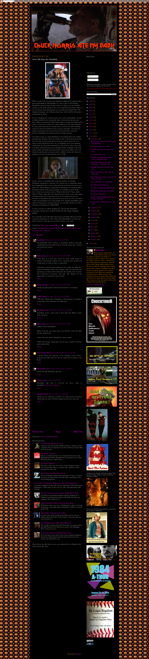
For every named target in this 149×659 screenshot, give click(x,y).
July (92, 220)
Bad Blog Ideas (43, 228)
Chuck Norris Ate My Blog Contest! (53, 473)
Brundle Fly (53, 228)
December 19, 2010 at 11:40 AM (59, 369)
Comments (92, 80)
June (92, 223)
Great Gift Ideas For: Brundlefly (101, 182)
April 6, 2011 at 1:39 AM (52, 380)
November (94, 208)
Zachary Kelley (42, 285)
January (94, 239)
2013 (91, 127)
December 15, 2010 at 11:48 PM (60, 310)
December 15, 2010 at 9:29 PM (58, 296)
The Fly (47, 231)
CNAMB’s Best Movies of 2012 (51, 443)
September (94, 214)
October (93, 211)
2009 (91, 243)
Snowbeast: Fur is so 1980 (99, 146)
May (92, 227)
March (93, 233)
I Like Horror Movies (44, 353)
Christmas (61, 228)
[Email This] (67, 225)
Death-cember (71, 228)
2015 (91, 120)
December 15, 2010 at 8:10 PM (56, 240)
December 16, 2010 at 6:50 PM (59, 324)
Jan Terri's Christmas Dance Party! (102, 188)
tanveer (39, 380)
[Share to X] (70, 225)
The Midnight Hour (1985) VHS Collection (56, 523)
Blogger (78, 654)
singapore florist (42, 394)
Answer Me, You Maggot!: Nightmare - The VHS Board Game (55, 483)
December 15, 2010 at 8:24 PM (59, 256)
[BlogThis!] (69, 225)
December (94, 139)
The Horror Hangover (48, 463)
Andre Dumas (42, 296)
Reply (39, 250)
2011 (91, 133)
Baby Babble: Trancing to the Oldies (53, 513)
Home (58, 432)
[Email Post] (62, 225)
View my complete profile (95, 285)
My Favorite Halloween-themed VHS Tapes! (56, 533)
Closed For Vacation (48, 453)
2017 (91, 114)
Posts (91, 76)
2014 (91, 123)
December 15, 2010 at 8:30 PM (59, 285)
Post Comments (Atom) (50, 436)
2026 (91, 101)
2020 (91, 111)
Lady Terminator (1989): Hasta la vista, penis (57, 503)
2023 (91, 104)
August (93, 217)
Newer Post (37, 432)
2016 (91, 117)
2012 (91, 130)
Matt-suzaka (41, 256)
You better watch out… (98, 154)
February (94, 236)
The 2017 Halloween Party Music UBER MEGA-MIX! (59, 493)
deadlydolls (41, 240)
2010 (91, 136)
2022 (91, 107)
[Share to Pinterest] (73, 225)
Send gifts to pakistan (52, 385)
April (92, 230)
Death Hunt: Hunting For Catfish (102, 191)
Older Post (78, 432)
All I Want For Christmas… (100, 185)
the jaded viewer (43, 310)
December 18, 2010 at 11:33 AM (63, 353)
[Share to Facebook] (72, 225)
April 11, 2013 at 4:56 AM (58, 394)
